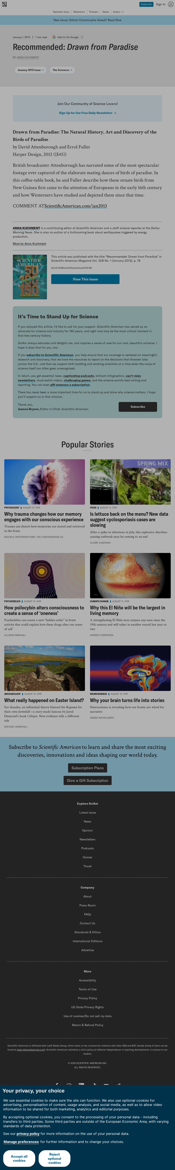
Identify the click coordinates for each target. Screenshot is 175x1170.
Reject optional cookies (54, 1158)
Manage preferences (21, 1142)
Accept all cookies (19, 1158)
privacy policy (28, 1133)
